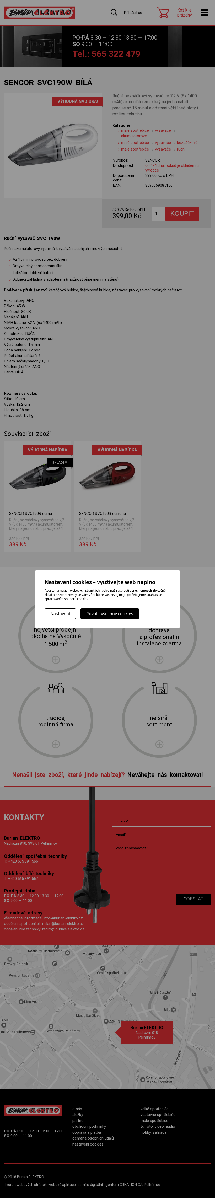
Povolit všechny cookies (109, 614)
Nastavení (60, 614)
